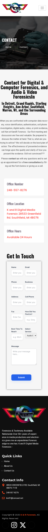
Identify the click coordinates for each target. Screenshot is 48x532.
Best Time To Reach (16, 330)
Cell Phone (29, 297)
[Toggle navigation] (42, 8)
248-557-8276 (12, 492)
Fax (12, 311)
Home (8, 47)
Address (14, 297)
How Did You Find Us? (30, 312)
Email (27, 267)
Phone (14, 282)
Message (15, 346)
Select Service (28, 330)
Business (29, 282)
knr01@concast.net (14, 498)
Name (13, 267)
